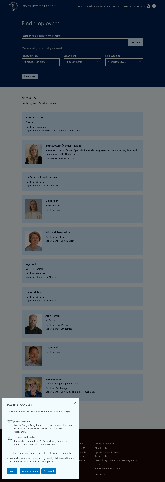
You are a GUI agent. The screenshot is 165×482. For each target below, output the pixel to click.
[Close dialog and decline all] (75, 401)
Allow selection (30, 471)
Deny (12, 471)
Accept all (49, 471)
